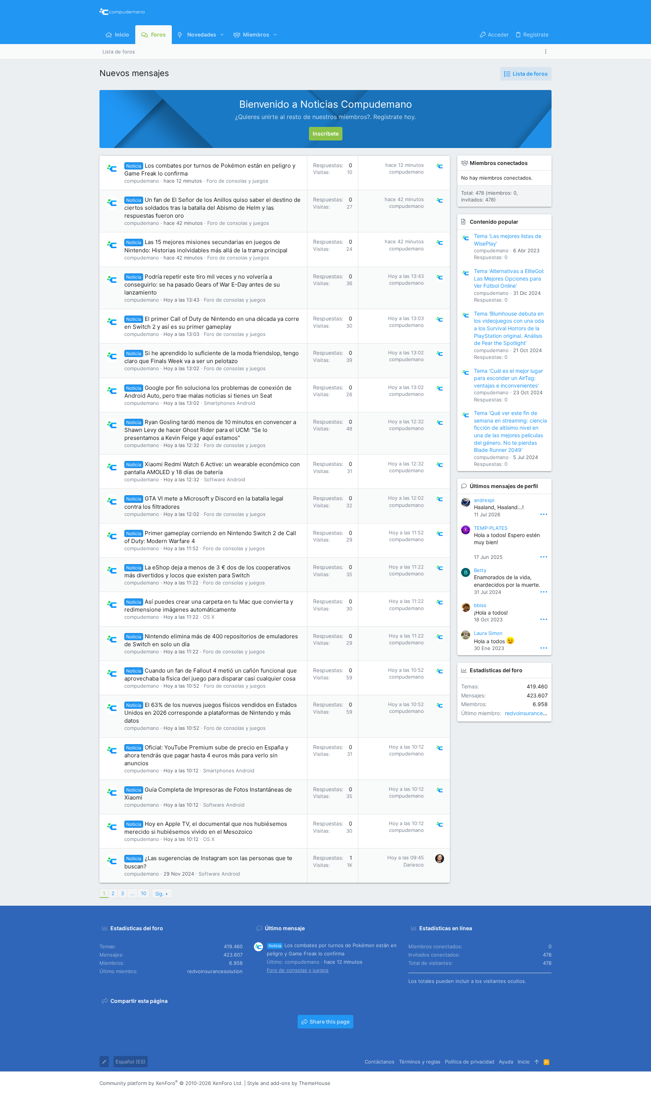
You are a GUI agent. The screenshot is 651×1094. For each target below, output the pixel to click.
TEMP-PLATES (490, 528)
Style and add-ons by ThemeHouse (288, 1083)
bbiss (480, 605)
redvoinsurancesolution (533, 713)
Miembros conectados (499, 163)
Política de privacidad (469, 1062)
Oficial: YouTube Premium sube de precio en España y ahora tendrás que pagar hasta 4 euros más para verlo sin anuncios (206, 755)
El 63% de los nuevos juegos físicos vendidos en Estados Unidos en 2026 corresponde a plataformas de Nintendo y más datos (210, 712)
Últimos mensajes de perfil (504, 486)
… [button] (132, 893)
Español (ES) (130, 1062)
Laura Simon (488, 633)
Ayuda (506, 1062)
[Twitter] (536, 1083)
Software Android (224, 479)
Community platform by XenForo (171, 1083)
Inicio (524, 1062)
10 (143, 893)
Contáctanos (379, 1062)
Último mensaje (285, 928)
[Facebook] (503, 1083)
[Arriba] (536, 1061)
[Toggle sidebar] (547, 51)
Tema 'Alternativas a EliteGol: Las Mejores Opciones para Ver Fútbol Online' (509, 278)
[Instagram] (514, 1083)
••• (544, 514)
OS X (208, 617)
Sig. (159, 894)
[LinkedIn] (525, 1083)
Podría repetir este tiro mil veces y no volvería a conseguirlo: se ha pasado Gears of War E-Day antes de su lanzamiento (202, 284)
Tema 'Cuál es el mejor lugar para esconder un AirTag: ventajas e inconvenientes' (508, 378)
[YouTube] (548, 1083)
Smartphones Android (229, 403)
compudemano (141, 181)
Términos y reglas (419, 1062)
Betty (480, 570)
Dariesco (413, 865)
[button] (222, 34)
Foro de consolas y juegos (237, 181)
